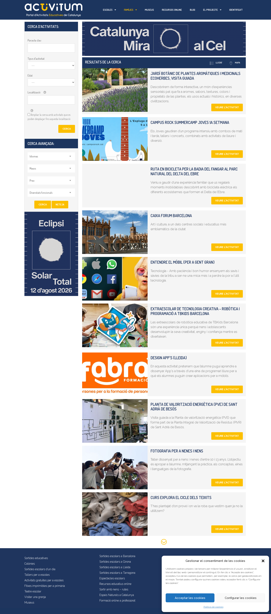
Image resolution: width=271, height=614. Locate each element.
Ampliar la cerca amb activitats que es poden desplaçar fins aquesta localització (49, 117)
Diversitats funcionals (41, 192)
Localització (34, 92)
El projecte (210, 9)
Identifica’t (236, 9)
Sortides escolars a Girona (115, 561)
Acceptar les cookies (190, 598)
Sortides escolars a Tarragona (117, 572)
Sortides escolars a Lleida (114, 567)
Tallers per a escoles (37, 574)
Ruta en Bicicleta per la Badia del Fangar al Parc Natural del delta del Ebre (194, 171)
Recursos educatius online (115, 583)
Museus (149, 9)
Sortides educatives (36, 558)
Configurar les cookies (241, 598)
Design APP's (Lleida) (169, 357)
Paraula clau (34, 40)
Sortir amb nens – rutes (113, 589)
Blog (192, 9)
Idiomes (34, 156)
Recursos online (172, 9)
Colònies (29, 563)
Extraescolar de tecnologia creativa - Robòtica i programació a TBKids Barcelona (195, 311)
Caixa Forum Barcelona (171, 215)
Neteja (60, 204)
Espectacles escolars (112, 578)
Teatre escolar (32, 591)
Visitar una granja (35, 597)
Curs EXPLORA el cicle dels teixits (181, 497)
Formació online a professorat (117, 600)
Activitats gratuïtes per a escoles (43, 580)
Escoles (107, 9)
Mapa (237, 62)
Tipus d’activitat (36, 58)
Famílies (128, 9)
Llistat (219, 62)
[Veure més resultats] (164, 542)
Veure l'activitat (227, 107)
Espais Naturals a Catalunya (116, 595)
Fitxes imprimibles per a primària (44, 585)
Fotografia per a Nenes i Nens (177, 450)
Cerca (66, 128)
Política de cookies (213, 606)
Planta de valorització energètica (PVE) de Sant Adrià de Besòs (194, 407)
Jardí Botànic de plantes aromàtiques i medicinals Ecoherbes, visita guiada (195, 76)
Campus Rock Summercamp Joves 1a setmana (190, 122)
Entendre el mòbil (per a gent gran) (182, 262)
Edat (30, 75)
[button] (263, 561)
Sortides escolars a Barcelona (117, 556)
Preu (32, 180)
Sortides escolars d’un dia (39, 569)
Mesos (33, 168)
